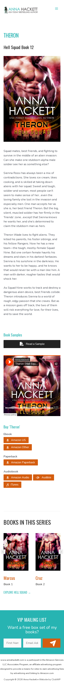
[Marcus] (16, 552)
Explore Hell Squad (16, 592)
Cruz (39, 578)
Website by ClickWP (49, 679)
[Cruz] (48, 552)
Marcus (9, 578)
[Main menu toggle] (56, 9)
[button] (16, 440)
